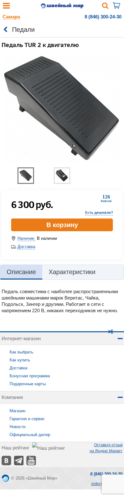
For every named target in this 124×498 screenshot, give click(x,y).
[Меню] (6, 7)
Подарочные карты (28, 383)
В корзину (62, 224)
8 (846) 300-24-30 (103, 16)
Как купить (20, 360)
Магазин (17, 410)
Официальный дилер (30, 434)
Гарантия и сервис (27, 418)
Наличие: (26, 238)
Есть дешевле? (99, 212)
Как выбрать (21, 352)
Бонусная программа (30, 376)
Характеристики (72, 271)
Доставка (26, 246)
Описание (21, 271)
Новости (17, 426)
